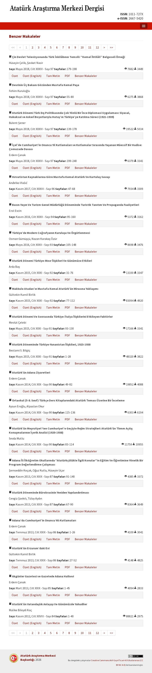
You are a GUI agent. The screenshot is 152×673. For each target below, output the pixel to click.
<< (13, 47)
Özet (15, 76)
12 (97, 47)
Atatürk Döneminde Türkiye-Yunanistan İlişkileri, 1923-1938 (50, 344)
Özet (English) (32, 76)
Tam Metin (53, 76)
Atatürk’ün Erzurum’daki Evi (30, 548)
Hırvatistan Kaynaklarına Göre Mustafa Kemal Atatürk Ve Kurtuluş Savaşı (60, 177)
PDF (67, 76)
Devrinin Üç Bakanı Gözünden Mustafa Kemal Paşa (45, 85)
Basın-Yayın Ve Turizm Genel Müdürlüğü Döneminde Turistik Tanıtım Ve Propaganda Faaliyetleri (75, 205)
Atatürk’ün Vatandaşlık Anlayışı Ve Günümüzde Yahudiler (49, 604)
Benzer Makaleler (86, 76)
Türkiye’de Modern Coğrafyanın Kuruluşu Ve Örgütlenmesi (50, 233)
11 (89, 47)
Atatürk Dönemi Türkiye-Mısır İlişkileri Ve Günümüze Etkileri (51, 260)
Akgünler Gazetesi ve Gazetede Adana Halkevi (42, 576)
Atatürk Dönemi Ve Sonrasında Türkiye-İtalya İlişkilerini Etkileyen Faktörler (62, 316)
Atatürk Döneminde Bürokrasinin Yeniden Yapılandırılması (50, 492)
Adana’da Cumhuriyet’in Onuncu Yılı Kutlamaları (43, 520)
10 (82, 47)
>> (111, 47)
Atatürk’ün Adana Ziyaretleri (30, 372)
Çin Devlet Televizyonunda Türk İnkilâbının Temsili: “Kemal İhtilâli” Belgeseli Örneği (68, 57)
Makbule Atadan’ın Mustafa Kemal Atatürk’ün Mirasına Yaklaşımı (54, 289)
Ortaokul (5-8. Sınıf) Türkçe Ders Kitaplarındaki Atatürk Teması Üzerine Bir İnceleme (68, 400)
